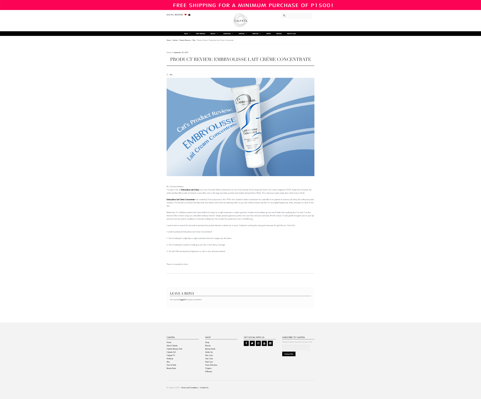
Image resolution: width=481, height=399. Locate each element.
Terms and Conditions (189, 387)
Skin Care (209, 355)
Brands (279, 34)
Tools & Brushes (211, 365)
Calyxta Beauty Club (174, 349)
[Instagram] (258, 343)
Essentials (227, 34)
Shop (207, 342)
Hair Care (209, 358)
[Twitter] (252, 343)
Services (255, 34)
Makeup (170, 358)
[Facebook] (246, 343)
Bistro (268, 34)
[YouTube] (264, 343)
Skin (194, 40)
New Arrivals (200, 34)
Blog (186, 34)
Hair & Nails (171, 365)
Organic (208, 368)
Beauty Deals (210, 349)
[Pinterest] (270, 343)
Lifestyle (241, 34)
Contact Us (204, 387)
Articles (175, 40)
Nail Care (209, 362)
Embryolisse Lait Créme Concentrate (181, 199)
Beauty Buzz (171, 368)
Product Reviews (185, 40)
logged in (183, 299)
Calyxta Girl (171, 352)
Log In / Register (175, 15)
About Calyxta (172, 345)
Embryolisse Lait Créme (190, 189)
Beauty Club (291, 34)
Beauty (213, 34)
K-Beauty (208, 371)
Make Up (209, 352)
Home (169, 40)
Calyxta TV (171, 355)
